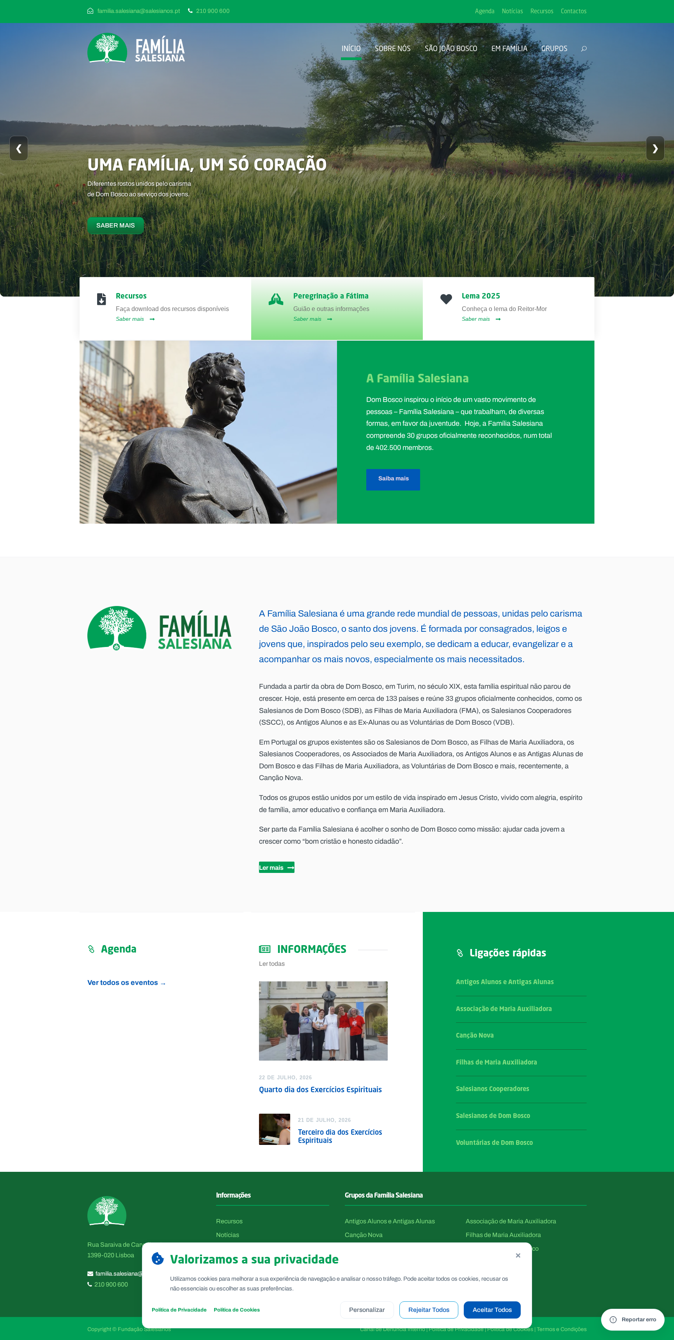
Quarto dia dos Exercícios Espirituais (320, 1089)
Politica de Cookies (510, 1329)
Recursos (541, 10)
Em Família (509, 48)
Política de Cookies (237, 1309)
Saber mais (115, 225)
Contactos (574, 10)
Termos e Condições (562, 1329)
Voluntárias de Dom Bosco (494, 1142)
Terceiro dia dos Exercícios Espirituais (340, 1136)
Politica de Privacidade (456, 1329)
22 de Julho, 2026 (285, 1078)
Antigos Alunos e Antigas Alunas (505, 982)
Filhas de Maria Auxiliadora (496, 1062)
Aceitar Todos (492, 1309)
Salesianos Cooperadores (492, 1089)
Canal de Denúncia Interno (392, 1329)
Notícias (512, 10)
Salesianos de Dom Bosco (493, 1116)
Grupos (554, 48)
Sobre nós (393, 48)
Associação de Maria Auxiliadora (504, 1009)
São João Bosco (451, 48)
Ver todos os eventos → (127, 982)
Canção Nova (475, 1035)
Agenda (485, 10)
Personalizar (367, 1309)
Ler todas (272, 963)
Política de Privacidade (179, 1309)
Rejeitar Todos (428, 1309)
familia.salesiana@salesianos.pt (137, 1273)
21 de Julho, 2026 (324, 1120)
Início (351, 48)
